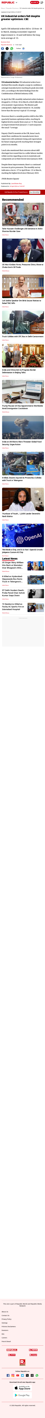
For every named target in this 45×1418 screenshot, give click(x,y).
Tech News (5, 555)
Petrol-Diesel (6, 1341)
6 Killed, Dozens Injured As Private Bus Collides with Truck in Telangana (21, 479)
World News (5, 271)
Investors (5, 1330)
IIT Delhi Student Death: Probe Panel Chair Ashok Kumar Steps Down (13, 593)
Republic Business (6, 45)
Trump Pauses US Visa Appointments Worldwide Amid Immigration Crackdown (22, 407)
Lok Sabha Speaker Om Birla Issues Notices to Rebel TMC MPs (21, 302)
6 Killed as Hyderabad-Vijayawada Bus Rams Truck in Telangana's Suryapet (12, 580)
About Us (5, 1312)
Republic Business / (12, 8)
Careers (4, 1338)
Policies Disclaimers (9, 1327)
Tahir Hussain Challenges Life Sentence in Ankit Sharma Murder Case (22, 230)
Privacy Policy (6, 1319)
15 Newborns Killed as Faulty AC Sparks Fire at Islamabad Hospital (13, 607)
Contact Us (5, 1315)
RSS (3, 1334)
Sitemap (4, 1323)
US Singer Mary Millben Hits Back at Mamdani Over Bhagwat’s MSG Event (13, 566)
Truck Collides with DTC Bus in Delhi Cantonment (22, 336)
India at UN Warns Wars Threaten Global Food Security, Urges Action (21, 443)
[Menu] (41, 2)
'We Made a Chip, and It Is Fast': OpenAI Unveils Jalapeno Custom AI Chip (22, 551)
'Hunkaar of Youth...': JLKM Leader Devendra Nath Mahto (21, 515)
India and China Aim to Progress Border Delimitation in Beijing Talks (19, 371)
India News (5, 234)
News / (3, 8)
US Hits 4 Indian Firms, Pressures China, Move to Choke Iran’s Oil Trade (22, 266)
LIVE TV (35, 2)
